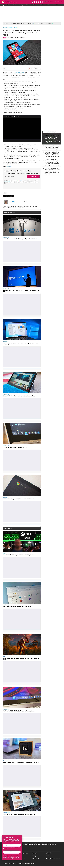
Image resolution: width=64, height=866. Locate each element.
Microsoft (41, 5)
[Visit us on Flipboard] (40, 2)
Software (48, 5)
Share (6, 68)
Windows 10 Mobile (20, 72)
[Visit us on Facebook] (32, 2)
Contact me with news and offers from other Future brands (12, 848)
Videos (14, 5)
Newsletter (38, 68)
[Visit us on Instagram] (38, 2)
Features (9, 5)
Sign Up (12, 852)
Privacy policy (35, 853)
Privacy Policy (16, 856)
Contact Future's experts (23, 853)
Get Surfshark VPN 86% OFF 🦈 (17, 23)
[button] (60, 1)
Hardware (34, 5)
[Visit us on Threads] (42, 2)
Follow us (31, 68)
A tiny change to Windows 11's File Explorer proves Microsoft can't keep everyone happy (52, 147)
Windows (10, 27)
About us (48, 856)
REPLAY (27, 5)
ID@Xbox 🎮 (40, 23)
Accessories (55, 5)
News (5, 37)
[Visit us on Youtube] (36, 2)
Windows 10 (16, 27)
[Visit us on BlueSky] (44, 2)
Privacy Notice (7, 181)
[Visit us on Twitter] (34, 2)
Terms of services (19, 180)
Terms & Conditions (11, 857)
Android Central (35, 858)
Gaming (21, 5)
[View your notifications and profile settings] (55, 2)
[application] (22, 128)
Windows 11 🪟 (31, 23)
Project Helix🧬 (50, 23)
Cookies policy (49, 853)
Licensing (34, 856)
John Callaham (11, 37)
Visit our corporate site (51, 844)
